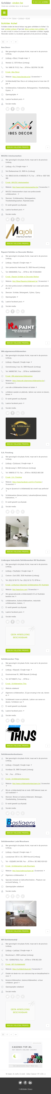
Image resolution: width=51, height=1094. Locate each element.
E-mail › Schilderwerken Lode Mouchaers (20, 866)
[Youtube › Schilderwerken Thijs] (23, 721)
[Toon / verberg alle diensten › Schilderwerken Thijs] (28, 700)
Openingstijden (12, 94)
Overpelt (16, 765)
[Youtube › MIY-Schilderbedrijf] (23, 997)
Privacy (30, 1089)
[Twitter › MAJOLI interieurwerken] (8, 219)
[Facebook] (25, 1083)
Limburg (8, 58)
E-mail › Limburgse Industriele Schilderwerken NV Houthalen (27, 585)
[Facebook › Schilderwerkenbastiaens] (13, 813)
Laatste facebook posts (15, 99)
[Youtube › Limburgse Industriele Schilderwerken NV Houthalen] (23, 622)
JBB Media (23, 1089)
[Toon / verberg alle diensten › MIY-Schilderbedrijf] (28, 981)
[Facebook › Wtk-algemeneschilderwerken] (13, 413)
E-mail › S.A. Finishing (14, 477)
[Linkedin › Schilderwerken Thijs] (18, 721)
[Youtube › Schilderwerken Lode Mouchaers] (23, 896)
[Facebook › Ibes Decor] (13, 109)
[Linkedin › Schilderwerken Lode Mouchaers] (18, 896)
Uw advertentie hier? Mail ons (25, 1066)
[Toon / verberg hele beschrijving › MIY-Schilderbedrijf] (28, 974)
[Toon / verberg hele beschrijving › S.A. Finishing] (28, 489)
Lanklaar (16, 950)
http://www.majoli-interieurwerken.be (25, 187)
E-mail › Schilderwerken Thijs (16, 684)
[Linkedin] (30, 1083)
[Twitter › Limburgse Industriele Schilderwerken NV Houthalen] (8, 622)
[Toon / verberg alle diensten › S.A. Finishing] (28, 496)
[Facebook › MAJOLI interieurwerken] (13, 219)
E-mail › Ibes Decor (12, 72)
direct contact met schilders (35, 29)
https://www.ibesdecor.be (21, 77)
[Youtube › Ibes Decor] (23, 109)
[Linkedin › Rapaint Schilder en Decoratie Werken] (18, 311)
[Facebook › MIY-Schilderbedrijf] (13, 997)
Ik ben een (41, 2)
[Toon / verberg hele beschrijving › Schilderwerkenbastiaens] (28, 791)
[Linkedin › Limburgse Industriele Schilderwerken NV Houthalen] (18, 622)
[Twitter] (20, 1083)
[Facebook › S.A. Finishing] (13, 512)
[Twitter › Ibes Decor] (8, 109)
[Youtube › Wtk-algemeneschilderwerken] (23, 413)
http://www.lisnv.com (19, 589)
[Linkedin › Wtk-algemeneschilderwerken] (18, 413)
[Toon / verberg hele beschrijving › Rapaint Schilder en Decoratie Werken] (28, 287)
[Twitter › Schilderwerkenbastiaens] (8, 813)
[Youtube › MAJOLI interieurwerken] (23, 219)
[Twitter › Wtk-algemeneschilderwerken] (8, 413)
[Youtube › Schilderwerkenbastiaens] (23, 813)
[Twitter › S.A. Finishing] (8, 512)
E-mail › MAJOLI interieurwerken (17, 182)
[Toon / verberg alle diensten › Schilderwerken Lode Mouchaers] (28, 881)
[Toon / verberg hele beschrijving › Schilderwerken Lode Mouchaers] (28, 875)
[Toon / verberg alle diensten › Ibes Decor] (28, 89)
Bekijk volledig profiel (18, 147)
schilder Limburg (11, 29)
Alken (15, 58)
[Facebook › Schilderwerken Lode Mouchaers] (13, 896)
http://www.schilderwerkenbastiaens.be (26, 783)
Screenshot (37, 77)
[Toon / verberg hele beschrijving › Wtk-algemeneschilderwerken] (28, 387)
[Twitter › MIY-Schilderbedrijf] (8, 997)
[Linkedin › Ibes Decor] (18, 109)
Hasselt (16, 263)
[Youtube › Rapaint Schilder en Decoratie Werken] (23, 311)
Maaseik (16, 362)
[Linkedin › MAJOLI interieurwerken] (18, 219)
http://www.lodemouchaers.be (22, 871)
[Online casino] (25, 1043)
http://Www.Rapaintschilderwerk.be (24, 281)
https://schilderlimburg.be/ (21, 969)
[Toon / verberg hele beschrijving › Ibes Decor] (28, 82)
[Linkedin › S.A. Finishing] (18, 512)
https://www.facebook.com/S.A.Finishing (26, 482)
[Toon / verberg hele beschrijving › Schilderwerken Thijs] (28, 694)
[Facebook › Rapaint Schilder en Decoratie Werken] (13, 311)
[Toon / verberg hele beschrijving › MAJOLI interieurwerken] (28, 192)
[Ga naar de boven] (47, 147)
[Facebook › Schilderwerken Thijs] (13, 721)
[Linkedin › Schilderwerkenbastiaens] (18, 813)
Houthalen (16, 571)
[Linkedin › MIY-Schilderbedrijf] (18, 997)
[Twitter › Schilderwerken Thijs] (8, 721)
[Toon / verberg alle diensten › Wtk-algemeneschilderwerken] (28, 393)
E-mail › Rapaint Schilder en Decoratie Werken (22, 277)
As (14, 166)
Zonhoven (16, 463)
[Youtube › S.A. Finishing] (23, 512)
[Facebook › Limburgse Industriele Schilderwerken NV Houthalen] (13, 622)
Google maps (24, 58)
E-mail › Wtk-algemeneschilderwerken (19, 376)
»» (16, 42)
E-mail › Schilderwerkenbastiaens (17, 779)
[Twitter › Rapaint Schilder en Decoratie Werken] (8, 311)
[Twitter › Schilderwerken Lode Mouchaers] (8, 896)
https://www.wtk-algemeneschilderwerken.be (28, 381)
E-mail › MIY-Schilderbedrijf (15, 964)
